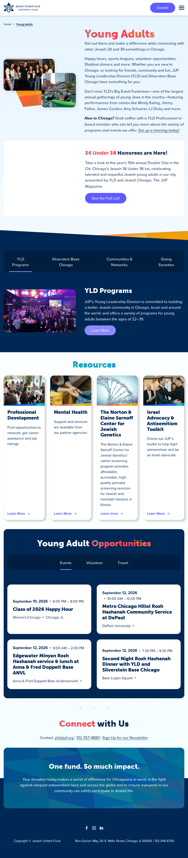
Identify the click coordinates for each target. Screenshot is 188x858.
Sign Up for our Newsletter (125, 737)
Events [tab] (66, 562)
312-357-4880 (88, 737)
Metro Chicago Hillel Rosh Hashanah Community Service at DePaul (137, 612)
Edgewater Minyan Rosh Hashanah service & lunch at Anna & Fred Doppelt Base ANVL (46, 664)
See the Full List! (106, 198)
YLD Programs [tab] (20, 261)
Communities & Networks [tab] (120, 261)
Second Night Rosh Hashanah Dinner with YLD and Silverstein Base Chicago (136, 664)
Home (7, 24)
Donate (163, 7)
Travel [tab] (123, 562)
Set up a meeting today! (158, 130)
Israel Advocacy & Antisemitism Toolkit (162, 420)
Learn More (100, 330)
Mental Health (70, 412)
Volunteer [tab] (94, 562)
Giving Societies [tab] (166, 261)
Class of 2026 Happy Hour (43, 609)
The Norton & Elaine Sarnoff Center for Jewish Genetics (116, 423)
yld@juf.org (64, 737)
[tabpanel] (94, 311)
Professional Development (23, 415)
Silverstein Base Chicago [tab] (66, 261)
